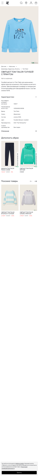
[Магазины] (26, 3)
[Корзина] (36, 3)
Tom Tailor (25, 69)
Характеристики (7, 97)
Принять (19, 472)
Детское (3, 66)
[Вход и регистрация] (31, 3)
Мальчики (12, 66)
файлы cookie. (20, 463)
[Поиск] (21, 3)
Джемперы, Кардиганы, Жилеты (10, 69)
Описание (5, 131)
